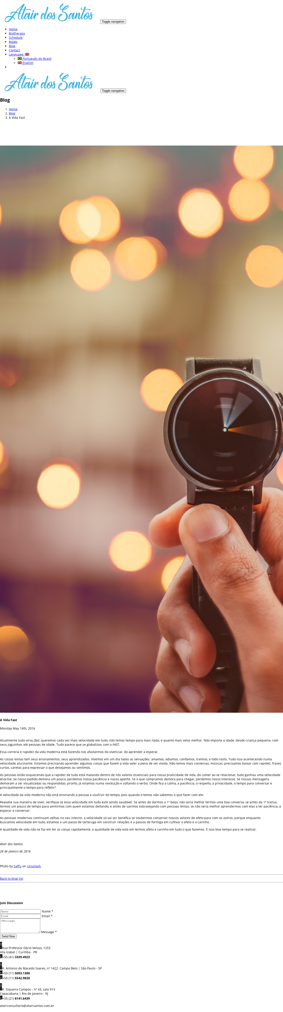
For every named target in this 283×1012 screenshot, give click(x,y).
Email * (47, 916)
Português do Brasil (37, 58)
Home (13, 29)
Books (13, 42)
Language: (17, 54)
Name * (47, 911)
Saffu (17, 866)
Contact (14, 50)
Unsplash (34, 866)
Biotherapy (17, 33)
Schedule (16, 37)
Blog (12, 46)
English (27, 63)
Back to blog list (11, 878)
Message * (49, 932)
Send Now (8, 936)
